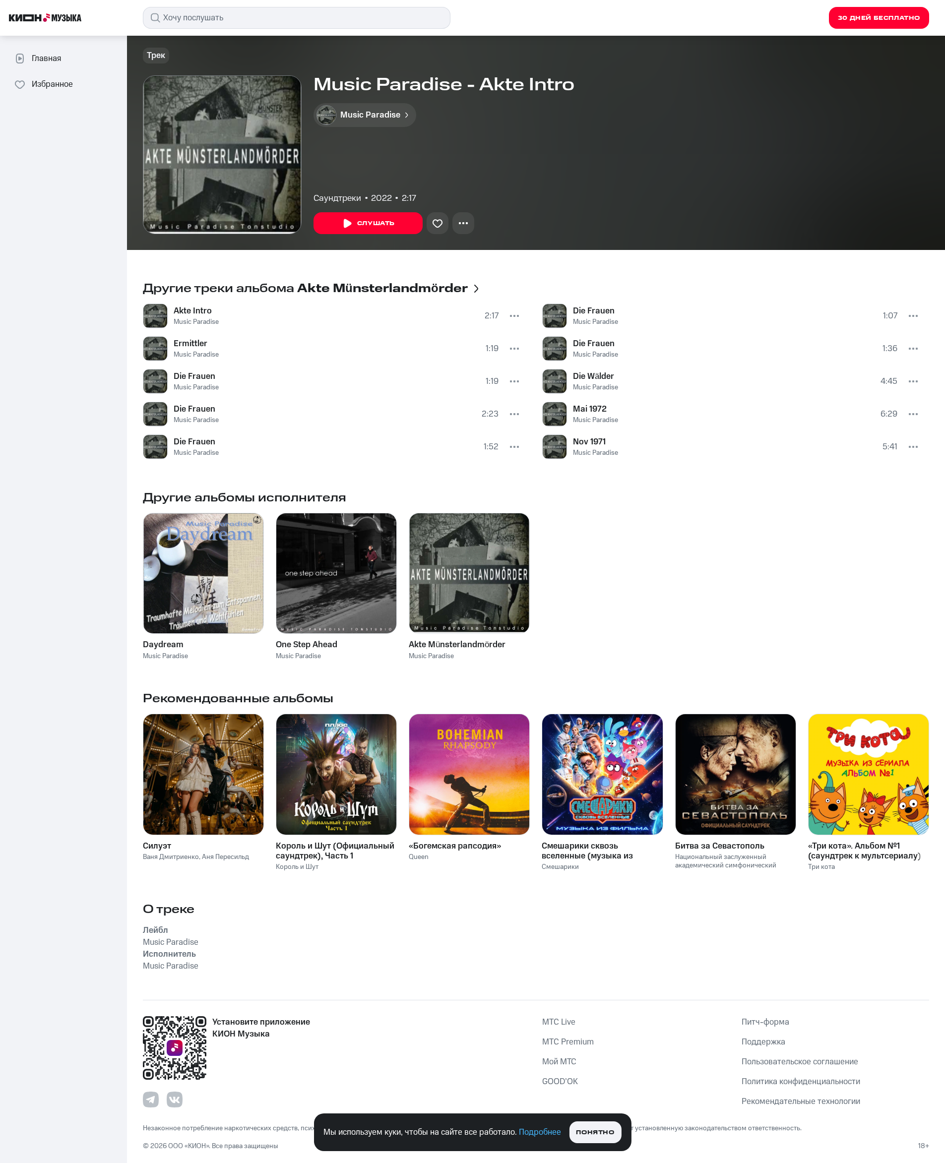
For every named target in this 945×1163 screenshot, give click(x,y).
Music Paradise (196, 322)
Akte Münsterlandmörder (457, 645)
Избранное (52, 84)
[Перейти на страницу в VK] (175, 1099)
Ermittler (190, 344)
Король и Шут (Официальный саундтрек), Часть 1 (335, 851)
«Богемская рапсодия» (455, 846)
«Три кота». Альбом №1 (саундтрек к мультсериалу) (864, 851)
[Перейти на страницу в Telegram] (151, 1099)
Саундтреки (337, 198)
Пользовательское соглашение (800, 1062)
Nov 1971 (589, 442)
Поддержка (763, 1042)
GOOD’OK (560, 1082)
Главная (46, 58)
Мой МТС (559, 1062)
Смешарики (560, 867)
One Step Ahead (306, 645)
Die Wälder (593, 376)
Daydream (163, 645)
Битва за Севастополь (719, 846)
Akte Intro (193, 311)
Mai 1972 (590, 409)
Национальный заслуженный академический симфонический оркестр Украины (725, 865)
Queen (419, 857)
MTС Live (558, 1022)
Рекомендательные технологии (801, 1101)
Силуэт (157, 846)
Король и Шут (297, 867)
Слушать (376, 223)
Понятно (595, 1132)
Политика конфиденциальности (801, 1082)
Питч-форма (765, 1022)
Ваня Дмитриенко (171, 857)
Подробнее (540, 1132)
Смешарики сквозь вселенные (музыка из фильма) (587, 851)
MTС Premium (568, 1042)
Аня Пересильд (225, 857)
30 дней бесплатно (879, 18)
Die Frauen (194, 376)
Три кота (821, 867)
